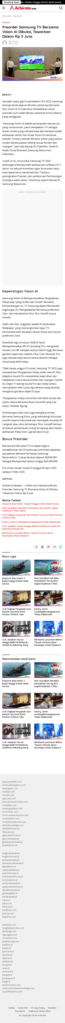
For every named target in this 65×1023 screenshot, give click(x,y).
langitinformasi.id (10, 856)
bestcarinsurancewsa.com (15, 801)
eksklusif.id (7, 961)
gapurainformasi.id (11, 835)
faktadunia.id (8, 832)
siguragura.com (9, 934)
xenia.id (6, 968)
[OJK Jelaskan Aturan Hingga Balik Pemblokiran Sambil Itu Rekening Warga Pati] (16, 629)
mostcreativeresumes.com (15, 815)
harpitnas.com (9, 916)
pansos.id (6, 903)
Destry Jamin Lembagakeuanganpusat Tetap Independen (31, 522)
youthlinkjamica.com (12, 991)
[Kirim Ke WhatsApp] (60, 547)
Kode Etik (23, 1008)
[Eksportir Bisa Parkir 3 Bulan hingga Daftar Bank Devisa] (16, 568)
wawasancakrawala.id (12, 863)
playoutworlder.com (12, 781)
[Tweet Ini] (42, 547)
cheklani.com (8, 791)
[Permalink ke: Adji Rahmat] (4, 42)
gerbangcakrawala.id (12, 842)
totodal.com (8, 795)
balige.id (6, 981)
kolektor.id (7, 944)
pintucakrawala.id (10, 859)
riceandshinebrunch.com (14, 821)
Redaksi (52, 1008)
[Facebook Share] (36, 547)
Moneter (6, 22)
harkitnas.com (9, 924)
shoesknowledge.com (13, 825)
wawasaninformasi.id (12, 876)
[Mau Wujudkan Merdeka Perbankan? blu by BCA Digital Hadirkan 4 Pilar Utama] (48, 567)
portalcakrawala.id (11, 883)
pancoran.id (8, 951)
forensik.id (7, 906)
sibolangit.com (9, 931)
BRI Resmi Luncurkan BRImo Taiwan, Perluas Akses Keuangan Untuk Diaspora (27, 534)
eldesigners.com (10, 788)
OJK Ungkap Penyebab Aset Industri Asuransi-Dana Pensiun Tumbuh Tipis (32, 516)
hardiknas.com (9, 910)
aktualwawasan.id (11, 890)
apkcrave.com (9, 798)
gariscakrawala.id (10, 838)
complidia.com (9, 805)
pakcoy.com (8, 913)
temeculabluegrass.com (14, 785)
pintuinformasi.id (10, 873)
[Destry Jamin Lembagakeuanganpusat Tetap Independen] (48, 598)
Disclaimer (20, 1011)
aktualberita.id (9, 866)
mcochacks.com (10, 811)
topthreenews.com (11, 985)
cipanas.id (7, 958)
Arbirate (42, 1015)
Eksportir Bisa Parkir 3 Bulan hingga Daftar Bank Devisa (30, 504)
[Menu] (4, 7)
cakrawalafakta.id (10, 870)
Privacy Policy (38, 1008)
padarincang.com (10, 941)
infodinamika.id (9, 896)
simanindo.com (9, 938)
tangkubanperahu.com (13, 928)
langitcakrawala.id (11, 853)
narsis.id (6, 900)
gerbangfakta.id (9, 893)
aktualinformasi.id (11, 828)
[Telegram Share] (54, 547)
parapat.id (7, 974)
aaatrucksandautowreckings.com (18, 988)
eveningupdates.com (12, 808)
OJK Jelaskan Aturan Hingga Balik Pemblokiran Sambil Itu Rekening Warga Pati (31, 527)
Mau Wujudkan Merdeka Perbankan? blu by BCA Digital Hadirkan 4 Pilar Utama (30, 509)
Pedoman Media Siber (40, 1011)
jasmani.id (7, 954)
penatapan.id (8, 978)
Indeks (11, 1008)
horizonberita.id (9, 880)
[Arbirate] (22, 7)
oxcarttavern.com (11, 818)
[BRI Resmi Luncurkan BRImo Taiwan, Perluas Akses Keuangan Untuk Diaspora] (48, 629)
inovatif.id (7, 964)
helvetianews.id (9, 845)
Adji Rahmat (13, 41)
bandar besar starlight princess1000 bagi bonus (25, 765)
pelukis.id (6, 948)
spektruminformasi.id (12, 886)
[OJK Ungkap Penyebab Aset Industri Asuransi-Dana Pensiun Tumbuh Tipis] (16, 598)
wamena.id (7, 971)
